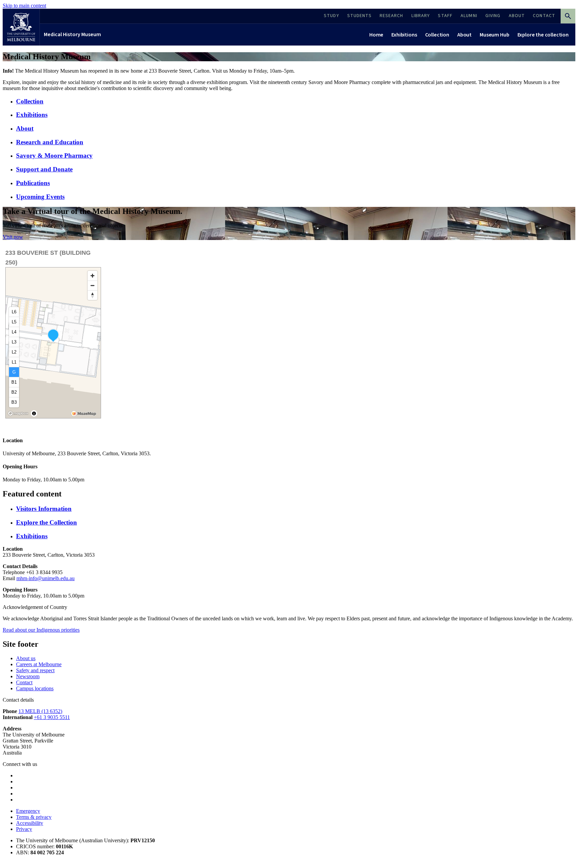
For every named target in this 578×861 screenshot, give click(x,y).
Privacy (24, 829)
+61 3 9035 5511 (52, 717)
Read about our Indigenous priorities (41, 630)
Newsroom (27, 676)
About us (25, 658)
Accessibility (29, 823)
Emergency (28, 811)
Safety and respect (35, 670)
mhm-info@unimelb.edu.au (45, 578)
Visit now (13, 237)
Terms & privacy (34, 817)
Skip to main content (24, 5)
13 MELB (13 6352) (40, 711)
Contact (24, 682)
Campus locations (35, 688)
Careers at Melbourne (39, 664)
